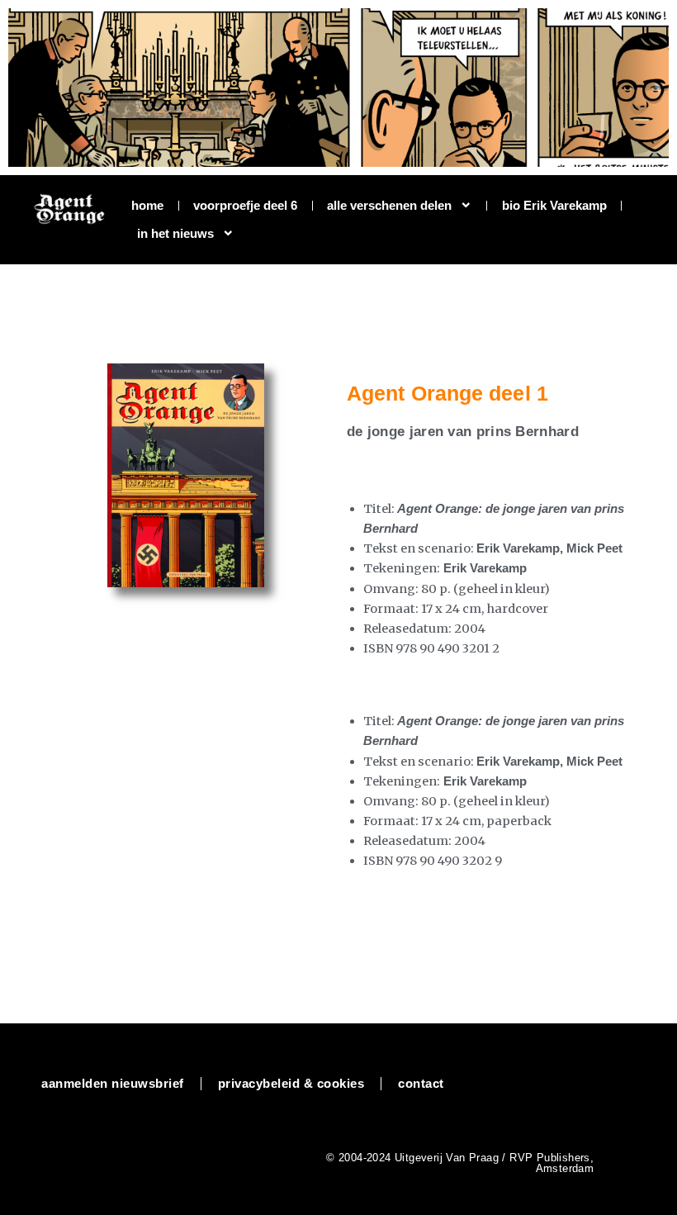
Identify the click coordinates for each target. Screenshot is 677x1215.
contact (421, 1083)
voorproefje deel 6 (245, 205)
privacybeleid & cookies (291, 1083)
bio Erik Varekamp (554, 205)
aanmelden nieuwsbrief (112, 1083)
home (147, 205)
